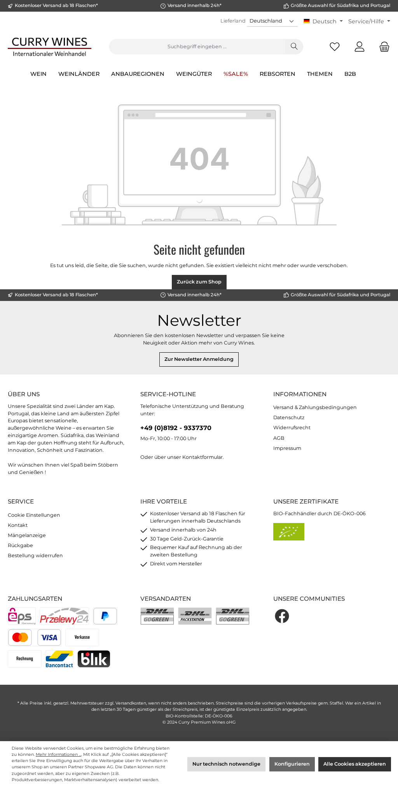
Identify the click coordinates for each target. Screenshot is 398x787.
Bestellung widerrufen (35, 555)
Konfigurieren (292, 764)
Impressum (287, 448)
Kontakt (18, 525)
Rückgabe (20, 545)
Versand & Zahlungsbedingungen (315, 407)
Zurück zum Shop (199, 282)
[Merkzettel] (334, 47)
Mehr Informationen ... (58, 754)
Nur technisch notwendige (226, 764)
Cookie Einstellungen (34, 515)
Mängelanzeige (27, 535)
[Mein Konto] (359, 47)
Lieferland (233, 20)
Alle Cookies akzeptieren (354, 764)
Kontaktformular (202, 457)
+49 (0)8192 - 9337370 (175, 428)
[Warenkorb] (382, 47)
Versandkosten (130, 703)
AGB (279, 438)
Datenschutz (288, 417)
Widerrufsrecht (292, 427)
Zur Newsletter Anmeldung (199, 359)
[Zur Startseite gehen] (49, 46)
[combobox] (197, 46)
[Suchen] (294, 46)
